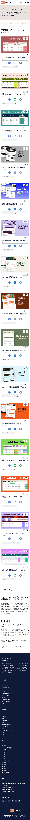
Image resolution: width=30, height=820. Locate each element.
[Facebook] (6, 801)
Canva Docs (5, 695)
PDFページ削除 (5, 772)
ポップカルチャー (6, 724)
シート (3, 728)
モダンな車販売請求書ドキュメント (13, 424)
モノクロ (12, 176)
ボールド (4, 286)
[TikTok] (19, 801)
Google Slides (6, 687)
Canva (3, 689)
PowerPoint (5, 685)
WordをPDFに (5, 760)
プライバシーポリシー (21, 817)
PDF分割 (4, 766)
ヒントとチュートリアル (7, 787)
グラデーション (5, 213)
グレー (3, 176)
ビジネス (17, 23)
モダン (14, 213)
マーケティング (5, 720)
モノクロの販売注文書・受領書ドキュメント (15, 167)
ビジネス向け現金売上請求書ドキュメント (15, 387)
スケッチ (9, 579)
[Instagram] (3, 801)
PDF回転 (4, 768)
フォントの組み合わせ (7, 748)
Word (3, 691)
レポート (4, 735)
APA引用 (4, 750)
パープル (4, 249)
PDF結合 (4, 764)
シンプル (14, 103)
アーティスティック (6, 542)
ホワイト (8, 286)
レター (3, 732)
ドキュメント (5, 726)
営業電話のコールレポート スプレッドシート (16, 460)
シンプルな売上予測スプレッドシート (13, 57)
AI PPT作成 (4, 746)
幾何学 (12, 249)
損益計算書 (23, 23)
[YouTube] (9, 801)
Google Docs (5, 693)
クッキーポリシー (11, 817)
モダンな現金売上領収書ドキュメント (13, 241)
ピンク (14, 579)
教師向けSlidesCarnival (8, 791)
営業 (3, 722)
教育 (3, 714)
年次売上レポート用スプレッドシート (13, 497)
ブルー (11, 213)
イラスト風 (4, 103)
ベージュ (10, 66)
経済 (11, 23)
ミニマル (15, 66)
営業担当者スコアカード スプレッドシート (15, 94)
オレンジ (9, 140)
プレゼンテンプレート (18, 634)
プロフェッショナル (15, 396)
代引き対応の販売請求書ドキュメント (13, 350)
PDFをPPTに (5, 754)
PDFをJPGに (5, 758)
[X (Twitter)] (12, 801)
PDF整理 (4, 770)
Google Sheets (6, 699)
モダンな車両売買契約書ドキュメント (13, 277)
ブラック (8, 176)
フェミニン (4, 323)
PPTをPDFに (5, 752)
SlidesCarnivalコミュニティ (9, 789)
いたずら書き (4, 66)
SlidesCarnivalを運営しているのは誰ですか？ (13, 783)
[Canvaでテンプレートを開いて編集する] (9, 63)
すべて (3, 703)
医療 (3, 718)
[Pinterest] (16, 801)
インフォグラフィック (7, 730)
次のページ (7, 590)
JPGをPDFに (5, 756)
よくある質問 (5, 785)
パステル (13, 359)
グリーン (9, 103)
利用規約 (16, 815)
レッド (14, 323)
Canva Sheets (6, 701)
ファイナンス (5, 23)
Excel (3, 697)
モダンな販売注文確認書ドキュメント (13, 204)
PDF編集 (4, 762)
